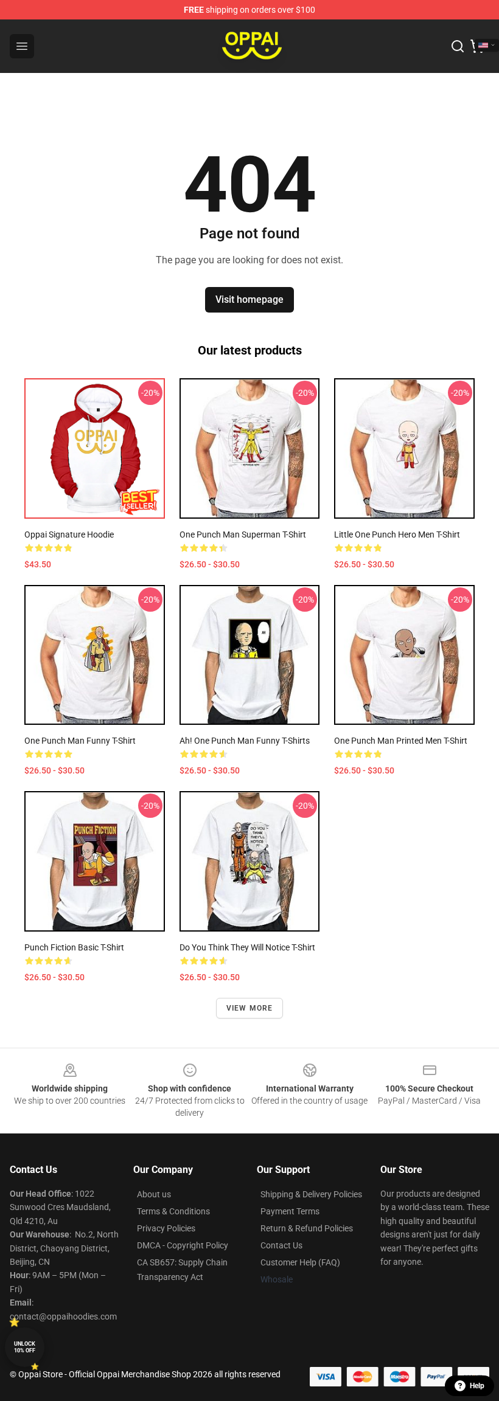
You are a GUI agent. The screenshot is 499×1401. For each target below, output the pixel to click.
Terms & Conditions (173, 1211)
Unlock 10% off (24, 1347)
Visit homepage (249, 299)
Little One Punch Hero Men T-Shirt (397, 534)
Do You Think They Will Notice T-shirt (247, 947)
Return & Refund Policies (306, 1228)
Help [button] (477, 1386)
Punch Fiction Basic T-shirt (74, 947)
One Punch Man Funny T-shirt (80, 740)
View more (249, 1008)
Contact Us (281, 1245)
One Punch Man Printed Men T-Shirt (400, 740)
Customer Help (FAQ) (300, 1262)
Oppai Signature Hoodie (69, 534)
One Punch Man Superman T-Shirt (243, 534)
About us (154, 1194)
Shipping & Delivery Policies (311, 1194)
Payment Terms (289, 1211)
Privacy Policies (166, 1228)
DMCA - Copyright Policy (182, 1245)
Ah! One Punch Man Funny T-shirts (245, 740)
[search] (457, 46)
